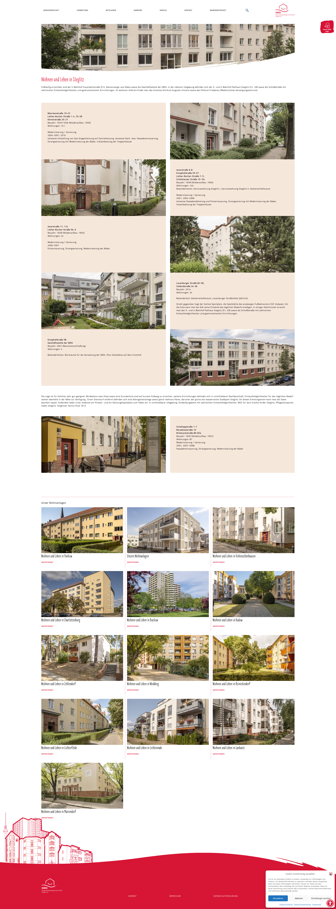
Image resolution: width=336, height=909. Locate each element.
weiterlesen (47, 562)
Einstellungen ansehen (321, 898)
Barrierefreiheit (218, 10)
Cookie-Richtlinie (286, 904)
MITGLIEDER (111, 10)
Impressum (316, 904)
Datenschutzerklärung (302, 904)
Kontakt (132, 896)
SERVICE (163, 10)
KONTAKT (188, 10)
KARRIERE (138, 10)
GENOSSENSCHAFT (51, 10)
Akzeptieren (278, 898)
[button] (330, 874)
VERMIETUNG (82, 10)
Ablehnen (299, 898)
